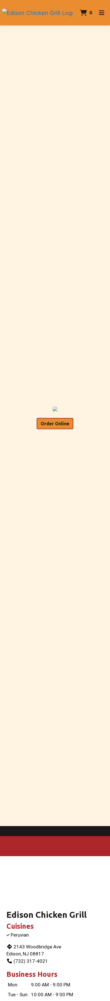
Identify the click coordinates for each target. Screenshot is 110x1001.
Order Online (55, 423)
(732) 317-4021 (31, 961)
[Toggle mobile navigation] (102, 12)
